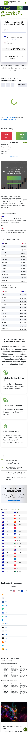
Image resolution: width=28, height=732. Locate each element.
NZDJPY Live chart (9, 117)
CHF (20, 518)
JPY (20, 540)
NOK (20, 546)
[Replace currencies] (14, 39)
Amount (6, 29)
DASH (6, 620)
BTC (6, 594)
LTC (6, 601)
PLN (20, 552)
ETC (6, 631)
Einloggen (13, 8)
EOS (6, 627)
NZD (20, 549)
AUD (20, 512)
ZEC (6, 649)
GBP (20, 534)
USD (20, 568)
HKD (20, 537)
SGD (20, 562)
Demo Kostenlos (14, 182)
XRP (6, 605)
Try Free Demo (14, 500)
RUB (20, 556)
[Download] (25, 3)
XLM (6, 638)
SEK (20, 559)
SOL (6, 634)
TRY (20, 565)
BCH (6, 609)
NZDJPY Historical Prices (8, 119)
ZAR (20, 571)
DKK (20, 528)
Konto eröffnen (20, 8)
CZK (20, 525)
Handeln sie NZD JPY (14, 156)
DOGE (6, 623)
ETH (6, 598)
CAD (20, 515)
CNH (20, 521)
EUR (20, 531)
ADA (6, 612)
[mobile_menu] (25, 8)
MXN (20, 543)
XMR (6, 642)
